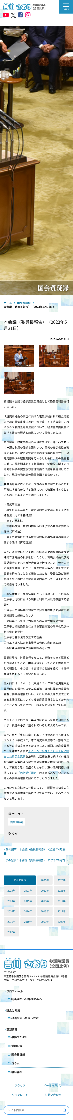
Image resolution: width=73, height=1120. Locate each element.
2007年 (11, 932)
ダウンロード (20, 1095)
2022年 (45, 890)
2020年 (11, 901)
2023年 (28, 890)
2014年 (28, 911)
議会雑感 (16, 1072)
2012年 (62, 911)
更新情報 (11, 1029)
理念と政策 (13, 1010)
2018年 (45, 901)
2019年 (28, 901)
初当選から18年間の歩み (26, 999)
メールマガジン (52, 1085)
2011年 (11, 921)
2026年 (45, 880)
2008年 (62, 921)
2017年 (62, 901)
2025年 (62, 880)
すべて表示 (19, 880)
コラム (15, 1063)
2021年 (62, 890)
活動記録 (16, 1046)
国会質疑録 (17, 822)
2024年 (11, 890)
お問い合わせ (53, 1095)
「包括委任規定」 (28, 773)
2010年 (28, 921)
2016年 (11, 911)
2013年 (45, 911)
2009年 (45, 921)
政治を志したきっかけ (25, 1018)
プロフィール (14, 991)
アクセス (20, 1085)
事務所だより (19, 1037)
